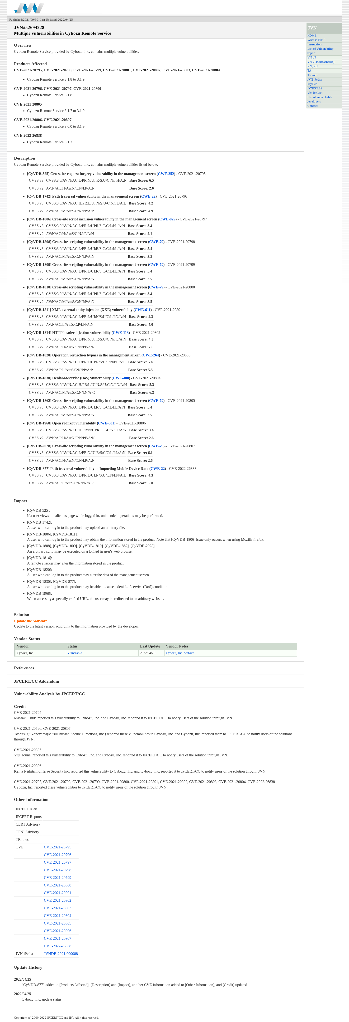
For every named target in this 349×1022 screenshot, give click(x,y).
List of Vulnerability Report (320, 51)
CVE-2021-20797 (57, 862)
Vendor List (314, 92)
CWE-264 (151, 355)
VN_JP (311, 57)
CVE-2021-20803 (57, 908)
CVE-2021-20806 (57, 931)
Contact (312, 105)
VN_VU (312, 66)
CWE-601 (106, 423)
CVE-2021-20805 (57, 923)
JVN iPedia (314, 79)
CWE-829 (167, 219)
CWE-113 (121, 333)
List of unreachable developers (319, 99)
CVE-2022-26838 (57, 946)
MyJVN (312, 84)
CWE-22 (148, 196)
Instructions (315, 44)
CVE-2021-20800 (57, 885)
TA (309, 70)
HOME (311, 35)
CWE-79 (156, 242)
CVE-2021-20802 (57, 900)
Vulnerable (74, 653)
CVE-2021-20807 (57, 938)
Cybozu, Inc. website (180, 653)
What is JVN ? (316, 40)
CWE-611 (143, 310)
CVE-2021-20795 (57, 847)
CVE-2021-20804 (57, 916)
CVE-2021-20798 (57, 870)
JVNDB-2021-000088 (61, 954)
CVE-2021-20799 (57, 878)
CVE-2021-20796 (57, 855)
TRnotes (312, 75)
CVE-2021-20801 (57, 893)
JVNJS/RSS (314, 88)
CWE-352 (166, 174)
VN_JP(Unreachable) (320, 61)
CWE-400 (121, 378)
